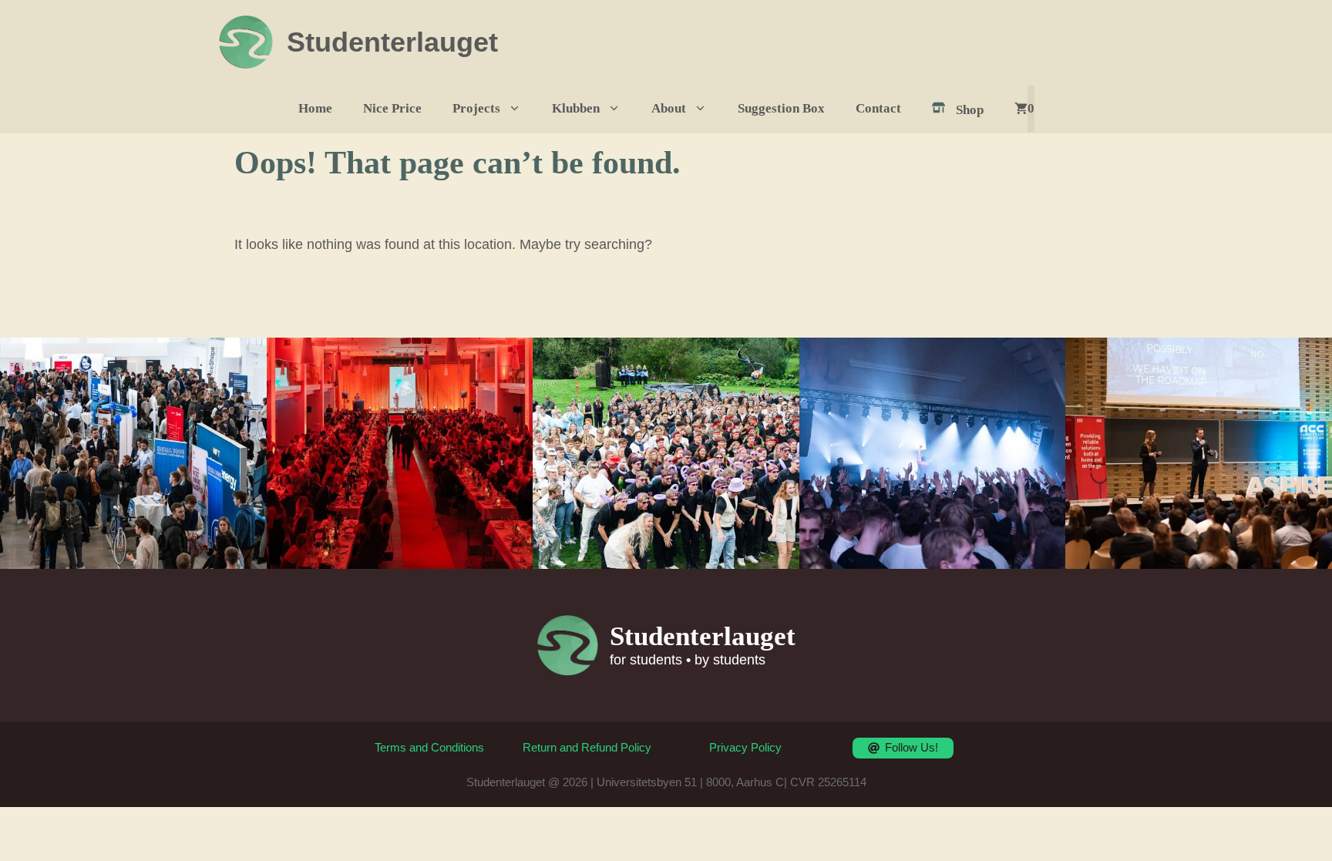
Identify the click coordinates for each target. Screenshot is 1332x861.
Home (315, 108)
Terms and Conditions (429, 747)
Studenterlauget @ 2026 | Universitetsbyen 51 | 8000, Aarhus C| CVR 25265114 (666, 782)
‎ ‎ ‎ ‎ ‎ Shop (960, 110)
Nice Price (392, 108)
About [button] (668, 108)
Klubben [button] (576, 108)
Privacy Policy (745, 747)
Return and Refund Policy (587, 747)
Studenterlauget (392, 42)
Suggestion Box (781, 108)
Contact (878, 108)
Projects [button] (476, 108)
